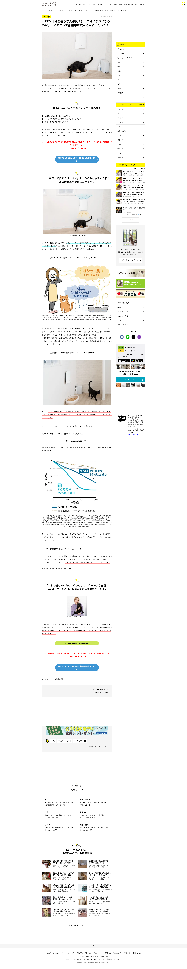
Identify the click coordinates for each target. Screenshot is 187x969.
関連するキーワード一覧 (97, 746)
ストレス (120, 122)
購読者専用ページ (122, 325)
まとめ (119, 88)
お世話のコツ (101, 4)
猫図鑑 (120, 4)
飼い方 (119, 113)
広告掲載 (80, 953)
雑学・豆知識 (121, 131)
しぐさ (119, 144)
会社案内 (81, 956)
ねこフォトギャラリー (124, 316)
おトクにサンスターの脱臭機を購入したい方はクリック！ (77, 667)
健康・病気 (120, 148)
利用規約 (88, 953)
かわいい (120, 118)
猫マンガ (88, 4)
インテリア (67, 10)
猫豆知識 (78, 4)
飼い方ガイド (134, 4)
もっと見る (130, 219)
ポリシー (96, 953)
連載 (83, 4)
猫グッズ (120, 135)
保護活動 (120, 157)
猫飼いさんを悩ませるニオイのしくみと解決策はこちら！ (77, 159)
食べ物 (94, 4)
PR (85, 741)
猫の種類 (120, 93)
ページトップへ (93, 946)
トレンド (68, 741)
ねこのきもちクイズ (123, 311)
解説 (118, 84)
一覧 (140, 104)
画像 (118, 80)
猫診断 (119, 320)
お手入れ (120, 109)
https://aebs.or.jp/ (133, 434)
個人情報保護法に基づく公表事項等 (97, 956)
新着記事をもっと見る (77, 925)
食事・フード (121, 140)
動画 (118, 75)
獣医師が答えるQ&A (123, 303)
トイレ (53, 741)
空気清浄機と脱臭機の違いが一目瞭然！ (77, 643)
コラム (119, 71)
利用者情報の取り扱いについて (111, 953)
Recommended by (132, 214)
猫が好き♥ (120, 53)
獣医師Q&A (127, 4)
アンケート (120, 97)
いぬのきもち (70, 953)
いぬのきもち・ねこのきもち (55, 953)
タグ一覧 (142, 4)
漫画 (118, 66)
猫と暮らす (51, 10)
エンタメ (108, 4)
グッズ (59, 10)
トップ (43, 10)
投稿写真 (114, 4)
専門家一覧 (126, 953)
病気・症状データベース (124, 58)
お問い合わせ (137, 953)
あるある (120, 127)
